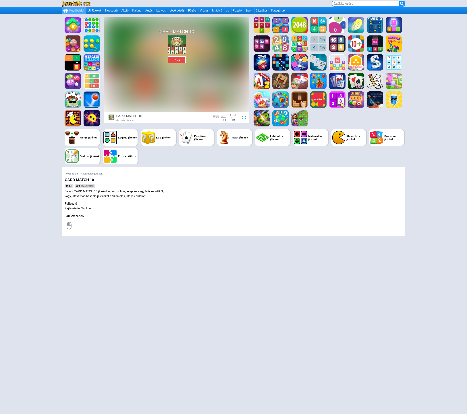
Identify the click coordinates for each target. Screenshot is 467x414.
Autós (149, 10)
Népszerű (111, 10)
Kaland (137, 10)
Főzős (192, 10)
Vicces (204, 10)
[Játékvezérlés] (216, 118)
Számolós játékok (92, 173)
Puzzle (237, 10)
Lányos (161, 10)
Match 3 (217, 10)
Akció (125, 10)
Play (176, 60)
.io (227, 10)
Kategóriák (278, 10)
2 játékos (262, 10)
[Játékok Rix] (76, 4)
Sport (248, 10)
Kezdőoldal (76, 10)
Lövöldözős (176, 10)
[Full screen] (243, 118)
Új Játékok (94, 10)
